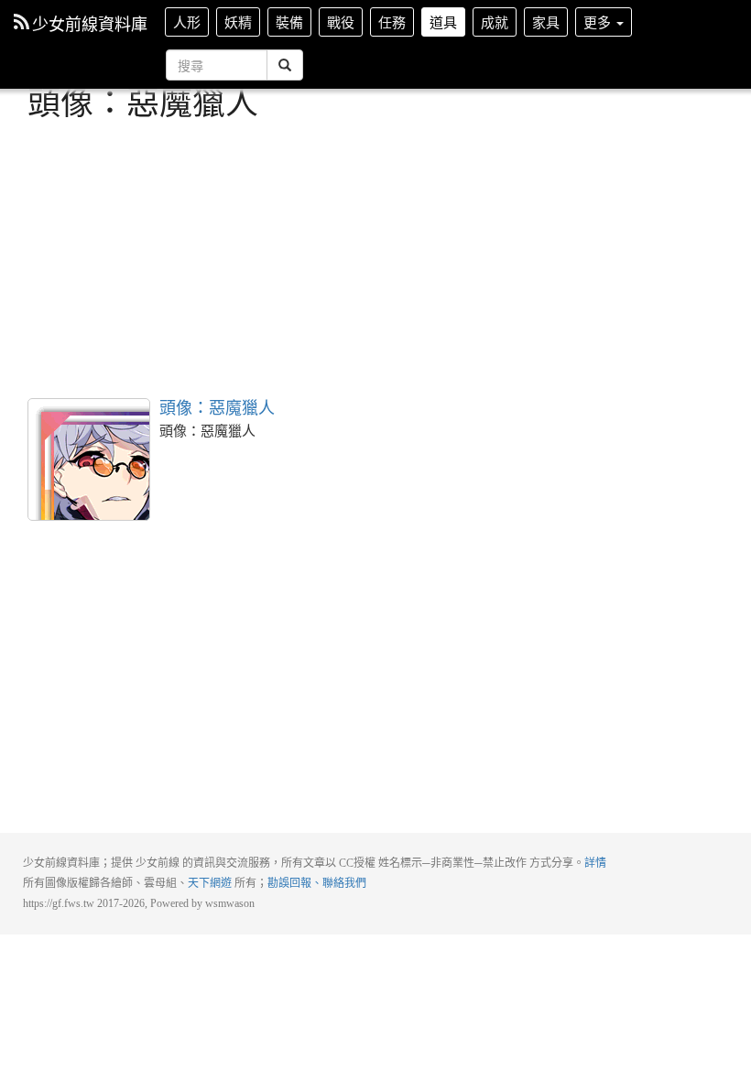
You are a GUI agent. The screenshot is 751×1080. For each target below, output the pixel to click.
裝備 (289, 21)
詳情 (595, 863)
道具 (443, 21)
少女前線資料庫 (89, 23)
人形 (187, 21)
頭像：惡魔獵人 (88, 459)
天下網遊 (210, 883)
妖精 (238, 21)
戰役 (340, 21)
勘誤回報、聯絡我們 (316, 883)
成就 (494, 21)
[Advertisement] (375, 256)
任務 (392, 21)
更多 (599, 21)
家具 (546, 21)
